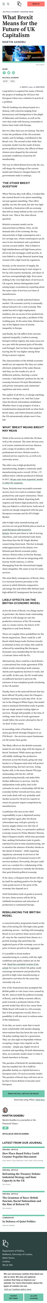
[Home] (19, 4)
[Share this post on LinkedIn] (13, 73)
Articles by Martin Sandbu (15, 1134)
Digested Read (27, 12)
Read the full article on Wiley (23, 1094)
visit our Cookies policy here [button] (17, 1289)
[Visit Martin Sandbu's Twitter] (5, 1128)
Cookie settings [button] (13, 1297)
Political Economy (11, 12)
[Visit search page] (8, 4)
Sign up (36, 4)
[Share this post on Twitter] (9, 73)
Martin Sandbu (14, 42)
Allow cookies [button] (34, 1297)
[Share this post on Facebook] (4, 73)
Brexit (5, 81)
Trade (12, 81)
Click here (40, 1099)
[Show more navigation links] (3, 4)
